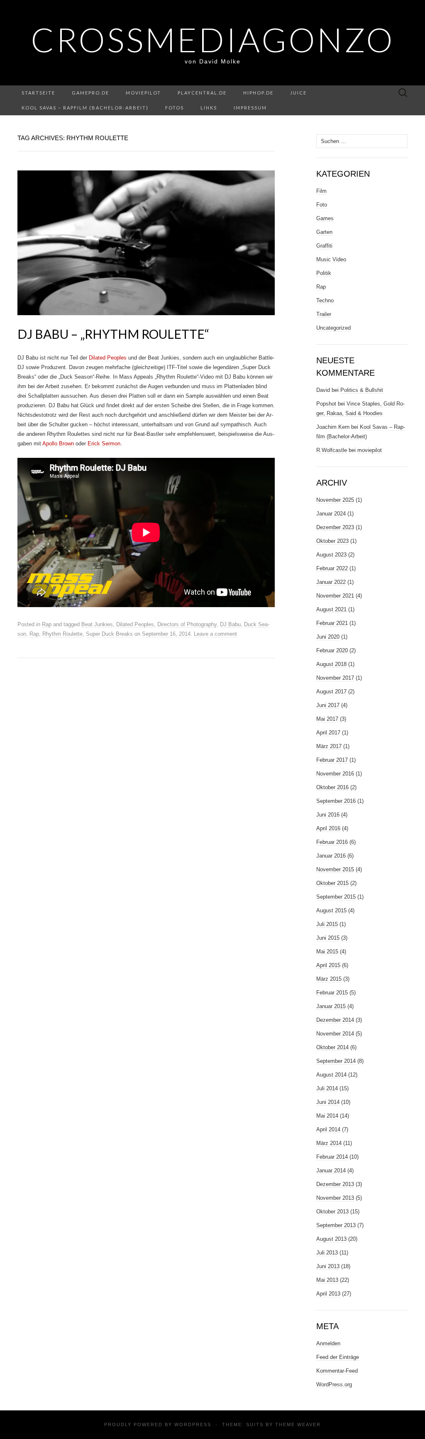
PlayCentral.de (202, 92)
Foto (321, 205)
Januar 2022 (331, 582)
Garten (324, 232)
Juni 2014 (328, 1102)
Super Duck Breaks (109, 634)
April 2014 (328, 1129)
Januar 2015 (331, 1006)
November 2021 (335, 596)
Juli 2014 (327, 1088)
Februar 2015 (332, 992)
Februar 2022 (332, 568)
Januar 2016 (331, 856)
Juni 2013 (328, 1266)
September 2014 (336, 1061)
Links (208, 107)
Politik (323, 273)
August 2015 (331, 910)
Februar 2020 (332, 650)
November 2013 (335, 1198)
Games (325, 218)
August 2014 (331, 1075)
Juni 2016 (328, 815)
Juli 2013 (327, 1252)
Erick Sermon (104, 443)
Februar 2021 (332, 623)
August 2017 (331, 691)
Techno (325, 300)
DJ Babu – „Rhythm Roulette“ (113, 333)
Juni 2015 (328, 938)
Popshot (326, 404)
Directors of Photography (187, 624)
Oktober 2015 (332, 883)
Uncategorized (333, 328)
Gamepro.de (90, 92)
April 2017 (328, 732)
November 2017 (335, 678)
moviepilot (143, 92)
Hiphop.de (258, 92)
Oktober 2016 (332, 787)
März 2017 (329, 746)
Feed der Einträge (337, 1357)
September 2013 (336, 1225)
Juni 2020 (328, 637)
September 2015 (336, 897)
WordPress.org (334, 1384)
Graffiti (324, 246)
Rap (46, 624)
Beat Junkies (97, 624)
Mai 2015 (327, 951)
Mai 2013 (327, 1280)
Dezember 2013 (335, 1184)
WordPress (192, 1424)
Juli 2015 (327, 924)
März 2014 (329, 1143)
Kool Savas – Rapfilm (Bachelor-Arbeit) (85, 107)
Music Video (331, 259)
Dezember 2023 (335, 527)
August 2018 (331, 664)
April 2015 (328, 965)
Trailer (323, 314)
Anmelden (328, 1343)
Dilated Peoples (108, 358)
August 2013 (331, 1239)
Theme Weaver (298, 1424)
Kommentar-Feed (337, 1371)
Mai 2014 (327, 1116)
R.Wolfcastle (331, 450)
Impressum (250, 107)
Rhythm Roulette (62, 634)
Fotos (174, 107)
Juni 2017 (328, 705)
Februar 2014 (332, 1157)
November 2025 (335, 500)
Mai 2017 (327, 719)
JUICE (298, 92)
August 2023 (331, 555)
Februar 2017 (332, 760)
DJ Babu (230, 624)
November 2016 (335, 774)
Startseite (38, 92)
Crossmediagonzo (213, 39)
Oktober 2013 (332, 1211)
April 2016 (328, 828)
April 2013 (328, 1294)
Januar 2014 (331, 1170)
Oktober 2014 (332, 1047)
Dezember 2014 (335, 1020)
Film (321, 191)
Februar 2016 (332, 842)
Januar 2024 (331, 513)
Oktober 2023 (332, 541)
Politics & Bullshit (361, 390)
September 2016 (336, 801)
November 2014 (335, 1034)
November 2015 (335, 869)
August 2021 (331, 609)
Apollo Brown (58, 443)
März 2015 (329, 979)
